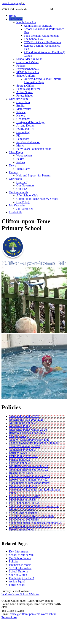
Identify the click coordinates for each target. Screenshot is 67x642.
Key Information (26, 22)
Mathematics (23, 108)
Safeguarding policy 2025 (24, 416)
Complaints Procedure (22, 449)
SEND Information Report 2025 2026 (31, 516)
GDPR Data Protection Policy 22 (28, 466)
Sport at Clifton (25, 85)
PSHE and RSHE (26, 128)
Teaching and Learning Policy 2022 (30, 526)
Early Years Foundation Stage (33, 148)
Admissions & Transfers (38, 25)
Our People (15, 178)
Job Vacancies (17, 205)
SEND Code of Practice (23, 512)
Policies (20, 65)
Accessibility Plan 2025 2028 (26, 419)
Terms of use (9, 617)
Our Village (23, 202)
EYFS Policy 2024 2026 (23, 456)
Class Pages (16, 152)
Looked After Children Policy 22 (28, 479)
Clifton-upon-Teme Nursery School (37, 198)
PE (18, 135)
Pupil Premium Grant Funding (41, 35)
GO (52, 9)
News (12, 165)
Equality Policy (18, 452)
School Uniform (25, 75)
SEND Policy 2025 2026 (24, 519)
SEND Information (27, 72)
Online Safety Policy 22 (23, 486)
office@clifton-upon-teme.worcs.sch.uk (33, 614)
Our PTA (21, 188)
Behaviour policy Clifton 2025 (27, 432)
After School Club (27, 195)
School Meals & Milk (29, 58)
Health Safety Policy (21, 472)
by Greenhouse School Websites (20, 594)
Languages (22, 138)
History (20, 115)
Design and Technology (30, 122)
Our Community (18, 192)
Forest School (24, 95)
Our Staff (21, 182)
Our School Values (27, 62)
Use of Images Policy (21, 529)
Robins (20, 162)
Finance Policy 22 (19, 459)
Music (20, 145)
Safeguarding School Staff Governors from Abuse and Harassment (34, 508)
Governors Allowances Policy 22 (28, 469)
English (20, 105)
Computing (23, 132)
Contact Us (15, 212)
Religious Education (28, 142)
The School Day (33, 39)
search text (7, 9)
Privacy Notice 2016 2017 (24, 496)
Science (20, 112)
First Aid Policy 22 (20, 462)
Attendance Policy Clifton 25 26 (28, 429)
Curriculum (23, 102)
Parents (13, 172)
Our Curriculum (18, 98)
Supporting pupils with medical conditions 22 (35, 522)
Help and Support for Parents (33, 175)
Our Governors (25, 185)
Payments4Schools (27, 68)
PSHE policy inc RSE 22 (24, 502)
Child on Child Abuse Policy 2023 (29, 439)
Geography (23, 118)
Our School (16, 19)
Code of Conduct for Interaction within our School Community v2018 (34, 444)
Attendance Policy (20, 426)
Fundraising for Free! (28, 88)
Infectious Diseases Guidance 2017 (29, 476)
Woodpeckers (24, 155)
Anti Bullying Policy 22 (23, 422)
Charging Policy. (19, 436)
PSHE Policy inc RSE (22, 499)
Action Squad (24, 92)
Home (12, 15)
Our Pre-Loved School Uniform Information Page (42, 80)
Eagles (20, 158)
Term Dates (23, 168)
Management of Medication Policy (29, 482)
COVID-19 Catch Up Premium (42, 42)
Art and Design (25, 125)
